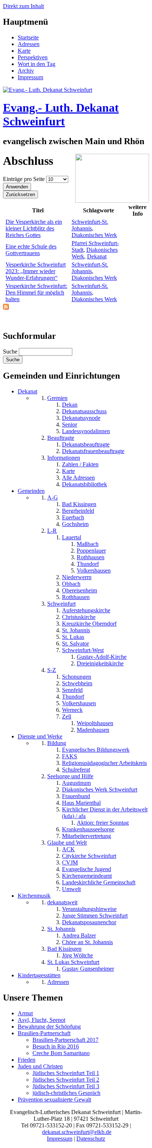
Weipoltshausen (95, 723)
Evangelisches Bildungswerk (95, 750)
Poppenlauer (91, 550)
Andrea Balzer (79, 935)
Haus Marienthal (81, 803)
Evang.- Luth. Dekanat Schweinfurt (61, 114)
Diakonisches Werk (94, 235)
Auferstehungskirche (86, 610)
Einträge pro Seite (24, 179)
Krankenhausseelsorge (88, 829)
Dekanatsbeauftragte (86, 444)
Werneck (72, 710)
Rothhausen (90, 557)
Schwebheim (77, 683)
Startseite (28, 37)
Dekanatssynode (81, 418)
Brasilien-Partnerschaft (44, 1033)
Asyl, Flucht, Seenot (41, 1020)
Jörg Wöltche (77, 955)
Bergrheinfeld (78, 511)
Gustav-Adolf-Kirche (102, 657)
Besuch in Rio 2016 (55, 1046)
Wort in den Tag (36, 64)
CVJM (70, 862)
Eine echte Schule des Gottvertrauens (31, 249)
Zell (66, 716)
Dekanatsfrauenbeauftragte (93, 451)
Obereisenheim (79, 590)
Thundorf (88, 564)
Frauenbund (76, 796)
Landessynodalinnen (86, 431)
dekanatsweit (62, 902)
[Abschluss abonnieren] (6, 308)
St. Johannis (76, 630)
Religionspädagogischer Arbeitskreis (104, 763)
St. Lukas (73, 637)
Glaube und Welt (67, 842)
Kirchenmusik (34, 896)
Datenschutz (90, 1138)
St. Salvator (75, 643)
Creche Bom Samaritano (61, 1053)
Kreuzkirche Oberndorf (89, 623)
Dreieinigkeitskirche (100, 663)
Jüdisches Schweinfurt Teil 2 (65, 1079)
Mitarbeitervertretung (86, 836)
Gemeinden (31, 491)
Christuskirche (79, 617)
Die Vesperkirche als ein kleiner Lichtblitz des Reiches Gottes (34, 228)
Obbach (71, 584)
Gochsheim (75, 524)
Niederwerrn (76, 577)
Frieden (26, 1060)
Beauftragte (60, 438)
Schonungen (76, 677)
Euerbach (73, 517)
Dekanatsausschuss (84, 411)
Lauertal (71, 537)
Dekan (69, 404)
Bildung (56, 743)
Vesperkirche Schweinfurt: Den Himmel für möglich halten (36, 292)
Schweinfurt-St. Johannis (90, 225)
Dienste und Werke (40, 736)
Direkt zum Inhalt (23, 6)
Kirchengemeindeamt (87, 876)
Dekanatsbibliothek (84, 484)
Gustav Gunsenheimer (88, 969)
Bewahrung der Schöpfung (49, 1026)
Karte (24, 51)
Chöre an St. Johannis (87, 942)
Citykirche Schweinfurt (89, 856)
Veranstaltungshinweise (89, 909)
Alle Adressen (78, 477)
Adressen (28, 44)
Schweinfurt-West (83, 650)
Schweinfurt (61, 604)
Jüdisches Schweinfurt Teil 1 (65, 1073)
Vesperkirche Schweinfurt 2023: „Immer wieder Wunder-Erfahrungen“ (36, 271)
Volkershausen (94, 570)
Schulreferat (76, 769)
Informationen (63, 458)
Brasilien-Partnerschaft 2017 (65, 1040)
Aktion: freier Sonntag (103, 823)
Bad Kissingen (79, 504)
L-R (52, 531)
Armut (25, 1013)
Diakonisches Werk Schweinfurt (99, 789)
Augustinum (76, 783)
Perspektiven (33, 57)
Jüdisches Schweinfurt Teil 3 (65, 1086)
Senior (69, 424)
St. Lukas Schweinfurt (73, 962)
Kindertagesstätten (39, 975)
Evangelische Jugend (86, 869)
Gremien (57, 398)
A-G (52, 497)
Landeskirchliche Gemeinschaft (98, 882)
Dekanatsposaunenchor (89, 922)
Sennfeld (72, 690)
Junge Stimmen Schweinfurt (95, 915)
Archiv (26, 70)
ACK (68, 849)
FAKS (69, 756)
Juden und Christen (40, 1066)
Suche (11, 351)
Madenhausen (93, 730)
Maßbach (88, 544)
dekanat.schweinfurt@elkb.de (76, 1132)
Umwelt (71, 889)
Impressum (30, 77)
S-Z (51, 670)
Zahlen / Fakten (80, 464)
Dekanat (97, 256)
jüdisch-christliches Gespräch (66, 1093)
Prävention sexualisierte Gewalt (54, 1099)
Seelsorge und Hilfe (70, 776)
